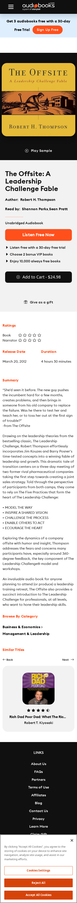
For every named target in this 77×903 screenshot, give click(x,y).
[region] (38, 868)
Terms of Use (38, 787)
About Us (38, 764)
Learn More (38, 826)
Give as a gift (41, 302)
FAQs (38, 772)
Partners (38, 779)
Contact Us (38, 811)
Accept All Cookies (38, 895)
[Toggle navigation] (11, 7)
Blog (38, 803)
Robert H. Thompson (38, 199)
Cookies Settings (38, 870)
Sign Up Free (48, 30)
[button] (8, 659)
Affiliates (38, 795)
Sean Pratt (58, 209)
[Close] (72, 840)
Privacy (38, 819)
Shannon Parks (35, 209)
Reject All (38, 883)
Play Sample (41, 150)
